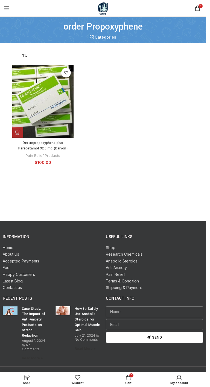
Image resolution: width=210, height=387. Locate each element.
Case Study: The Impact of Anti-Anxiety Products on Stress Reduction (33, 322)
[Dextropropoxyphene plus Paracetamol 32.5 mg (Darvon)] (43, 101)
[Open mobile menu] (6, 8)
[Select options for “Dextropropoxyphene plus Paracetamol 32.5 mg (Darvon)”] (17, 132)
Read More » (32, 358)
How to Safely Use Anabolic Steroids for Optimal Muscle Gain (87, 319)
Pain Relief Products (43, 155)
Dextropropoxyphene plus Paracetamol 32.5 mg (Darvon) (43, 145)
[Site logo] (103, 7)
